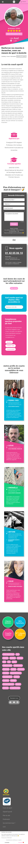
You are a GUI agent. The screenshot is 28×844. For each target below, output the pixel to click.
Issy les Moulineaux (16, 673)
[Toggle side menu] (3, 2)
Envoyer (14, 224)
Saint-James (14, 288)
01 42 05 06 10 (14, 252)
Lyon (17, 654)
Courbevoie (21, 669)
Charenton (5, 680)
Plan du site (6, 815)
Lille (9, 662)
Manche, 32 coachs (21, 56)
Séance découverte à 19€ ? (14, 34)
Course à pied (10, 349)
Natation (9, 342)
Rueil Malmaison (7, 676)
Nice (4, 662)
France (8, 56)
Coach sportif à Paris (8, 654)
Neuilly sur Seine (7, 665)
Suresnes (16, 676)
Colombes (5, 673)
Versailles (13, 680)
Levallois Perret (18, 665)
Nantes (14, 662)
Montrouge (6, 669)
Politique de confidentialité (6, 837)
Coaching (3, 56)
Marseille (5, 658)
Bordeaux (12, 658)
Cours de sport (7, 808)
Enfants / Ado (10, 345)
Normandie (13, 56)
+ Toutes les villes (14, 688)
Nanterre (18, 684)
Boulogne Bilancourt (8, 684)
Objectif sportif (7, 812)
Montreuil (5, 688)
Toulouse (20, 658)
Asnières (13, 669)
